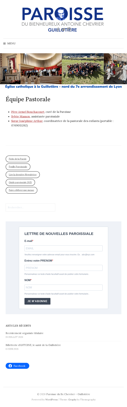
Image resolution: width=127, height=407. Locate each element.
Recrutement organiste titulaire (24, 333)
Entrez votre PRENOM (38, 260)
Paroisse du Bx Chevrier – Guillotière (68, 394)
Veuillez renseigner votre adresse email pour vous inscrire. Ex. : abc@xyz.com (59, 254)
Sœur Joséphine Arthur (26, 121)
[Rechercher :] (121, 43)
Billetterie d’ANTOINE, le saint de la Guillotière (33, 345)
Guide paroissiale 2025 (20, 182)
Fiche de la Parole (17, 159)
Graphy (72, 399)
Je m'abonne (37, 301)
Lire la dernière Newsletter (23, 174)
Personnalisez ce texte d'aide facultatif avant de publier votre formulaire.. (56, 274)
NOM (27, 280)
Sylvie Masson (20, 116)
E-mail (28, 241)
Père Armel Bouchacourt (27, 112)
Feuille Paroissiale (18, 166)
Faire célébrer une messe (21, 190)
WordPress (51, 399)
